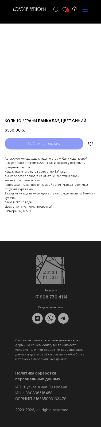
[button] (85, 9)
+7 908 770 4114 (51, 296)
